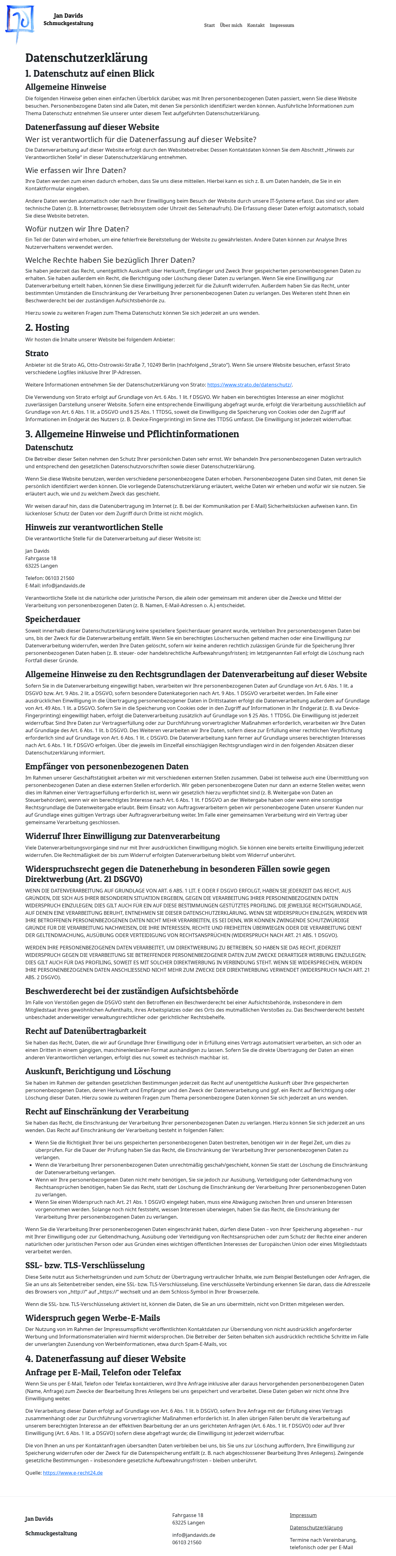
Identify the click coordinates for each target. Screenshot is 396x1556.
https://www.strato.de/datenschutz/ (249, 384)
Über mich (231, 25)
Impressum (282, 25)
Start (209, 25)
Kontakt (256, 25)
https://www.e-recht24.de (73, 1472)
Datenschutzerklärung (316, 1527)
